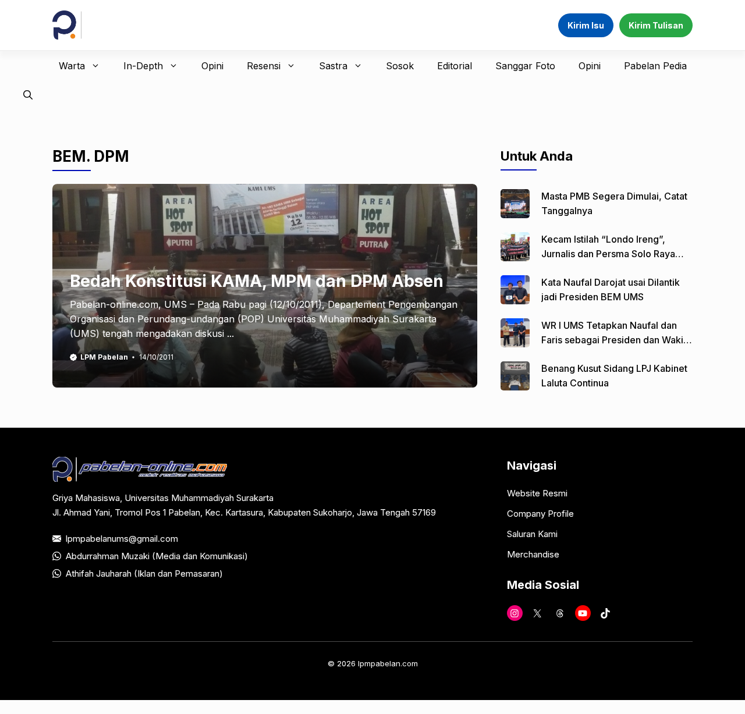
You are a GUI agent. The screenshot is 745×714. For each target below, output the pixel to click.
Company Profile (540, 513)
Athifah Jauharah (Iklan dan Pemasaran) (144, 573)
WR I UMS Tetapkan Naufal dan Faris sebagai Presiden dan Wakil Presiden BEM (613, 339)
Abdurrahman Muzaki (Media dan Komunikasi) (157, 556)
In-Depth (143, 66)
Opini (212, 66)
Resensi (264, 66)
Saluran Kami (532, 533)
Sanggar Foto (525, 66)
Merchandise (533, 554)
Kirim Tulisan (656, 25)
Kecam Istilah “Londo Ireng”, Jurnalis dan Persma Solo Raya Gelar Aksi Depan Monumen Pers (613, 253)
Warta (72, 66)
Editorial (454, 66)
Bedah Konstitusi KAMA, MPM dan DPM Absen (257, 281)
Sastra (333, 66)
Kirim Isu (585, 25)
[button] (28, 94)
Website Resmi (537, 493)
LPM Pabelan (104, 357)
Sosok (400, 66)
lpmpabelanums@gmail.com (122, 538)
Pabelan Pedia (655, 66)
